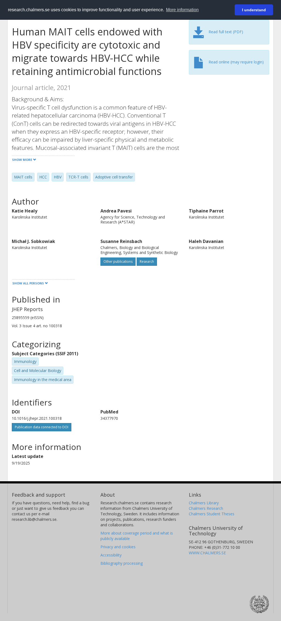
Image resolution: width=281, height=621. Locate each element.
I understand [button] (254, 10)
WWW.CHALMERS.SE (207, 552)
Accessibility (111, 555)
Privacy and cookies (118, 546)
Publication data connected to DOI (41, 427)
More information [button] (182, 9)
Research (147, 261)
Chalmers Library (204, 502)
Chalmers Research (206, 508)
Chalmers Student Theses (211, 513)
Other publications (118, 261)
